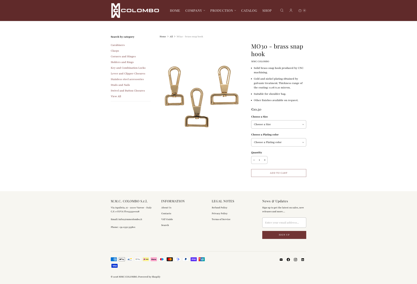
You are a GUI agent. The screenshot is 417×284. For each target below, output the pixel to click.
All (171, 36)
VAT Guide (167, 219)
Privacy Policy (220, 213)
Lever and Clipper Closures (128, 73)
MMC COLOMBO (128, 276)
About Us (166, 207)
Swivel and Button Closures (128, 90)
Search (165, 225)
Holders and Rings (122, 62)
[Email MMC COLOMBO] (281, 260)
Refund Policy (219, 207)
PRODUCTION (221, 10)
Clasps (115, 51)
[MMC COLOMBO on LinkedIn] (302, 260)
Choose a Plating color (265, 134)
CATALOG (249, 10)
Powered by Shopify (149, 276)
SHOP (267, 10)
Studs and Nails (120, 85)
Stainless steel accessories (127, 79)
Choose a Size (259, 116)
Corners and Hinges (123, 56)
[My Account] (290, 10)
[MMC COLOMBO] (135, 10)
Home (163, 36)
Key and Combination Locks (128, 68)
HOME (175, 10)
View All (116, 96)
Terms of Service (221, 219)
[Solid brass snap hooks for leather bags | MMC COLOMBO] (201, 93)
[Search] (281, 10)
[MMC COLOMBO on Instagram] (295, 260)
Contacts (166, 213)
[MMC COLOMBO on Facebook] (288, 260)
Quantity (256, 152)
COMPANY (193, 10)
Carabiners (118, 45)
